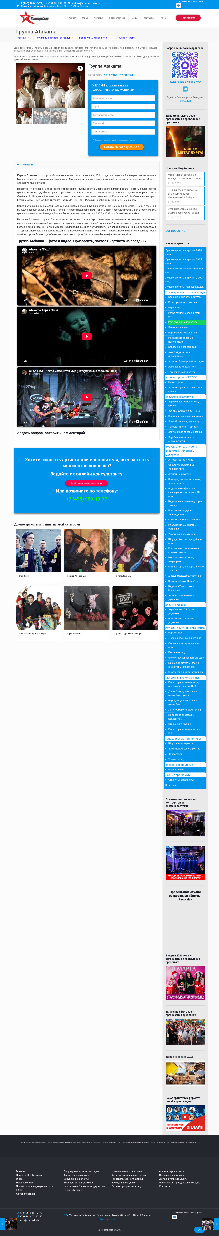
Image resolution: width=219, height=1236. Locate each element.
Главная (21, 38)
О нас (19, 1178)
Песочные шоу (176, 652)
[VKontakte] (178, 5)
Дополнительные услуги (173, 1178)
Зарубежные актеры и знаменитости (181, 439)
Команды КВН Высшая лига (184, 519)
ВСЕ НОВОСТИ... (176, 230)
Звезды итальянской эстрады (186, 416)
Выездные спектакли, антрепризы (181, 559)
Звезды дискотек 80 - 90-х (184, 410)
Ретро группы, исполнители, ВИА (184, 314)
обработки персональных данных (123, 140)
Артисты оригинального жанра (185, 628)
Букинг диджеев (175, 604)
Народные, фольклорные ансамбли (182, 702)
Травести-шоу (176, 759)
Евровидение (176, 769)
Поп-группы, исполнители (183, 302)
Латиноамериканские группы (185, 709)
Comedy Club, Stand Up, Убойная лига (181, 466)
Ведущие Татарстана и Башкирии (181, 588)
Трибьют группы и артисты (183, 426)
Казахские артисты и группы (184, 296)
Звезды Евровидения (179, 765)
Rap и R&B (174, 307)
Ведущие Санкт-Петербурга (184, 581)
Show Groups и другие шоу (183, 421)
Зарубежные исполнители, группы (183, 403)
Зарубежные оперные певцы (185, 431)
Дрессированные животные (184, 637)
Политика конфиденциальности (34, 1186)
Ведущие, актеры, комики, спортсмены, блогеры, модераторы (182, 451)
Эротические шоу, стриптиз (184, 748)
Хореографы (175, 753)
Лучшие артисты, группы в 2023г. (184, 286)
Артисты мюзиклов (179, 473)
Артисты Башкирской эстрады (186, 361)
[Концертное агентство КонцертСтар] (34, 18)
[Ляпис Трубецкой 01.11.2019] (8, 1224)
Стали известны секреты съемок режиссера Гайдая (183, 210)
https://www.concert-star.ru (57, 1142)
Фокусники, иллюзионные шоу (186, 657)
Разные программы (177, 775)
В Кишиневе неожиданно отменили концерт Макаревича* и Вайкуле (182, 193)
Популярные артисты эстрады (52, 38)
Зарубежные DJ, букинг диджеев (182, 611)
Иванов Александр (76, 576)
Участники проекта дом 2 (183, 534)
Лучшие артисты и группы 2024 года (183, 252)
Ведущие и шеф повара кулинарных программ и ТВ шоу (184, 492)
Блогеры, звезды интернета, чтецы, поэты (184, 481)
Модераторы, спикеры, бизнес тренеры (186, 568)
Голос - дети (175, 382)
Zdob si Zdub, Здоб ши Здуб (32, 633)
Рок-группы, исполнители (93, 38)
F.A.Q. (19, 1190)
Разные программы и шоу (126, 1186)
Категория (171, 785)
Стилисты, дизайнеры (181, 779)
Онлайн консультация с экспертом (86, 483)
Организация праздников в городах (180, 1182)
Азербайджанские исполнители (179, 354)
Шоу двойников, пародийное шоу (185, 541)
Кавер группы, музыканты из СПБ (185, 731)
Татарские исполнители (181, 371)
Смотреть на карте (107, 1219)
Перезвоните (188, 17)
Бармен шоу (175, 632)
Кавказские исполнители (182, 346)
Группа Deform (74, 633)
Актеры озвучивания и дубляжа (181, 597)
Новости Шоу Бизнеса (29, 1175)
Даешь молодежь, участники (185, 575)
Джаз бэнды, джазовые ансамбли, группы (182, 693)
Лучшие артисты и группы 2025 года (183, 261)
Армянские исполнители (182, 366)
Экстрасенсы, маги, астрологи (185, 671)
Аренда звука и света (171, 1171)
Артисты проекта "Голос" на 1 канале (185, 389)
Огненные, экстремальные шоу (183, 645)
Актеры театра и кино (180, 459)
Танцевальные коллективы (183, 738)
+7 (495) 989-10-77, (31, 3)
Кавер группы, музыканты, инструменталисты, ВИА (183, 684)
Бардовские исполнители (183, 332)
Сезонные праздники (171, 1175)
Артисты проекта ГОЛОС (181, 377)
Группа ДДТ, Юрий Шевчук (128, 633)
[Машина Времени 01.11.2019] (210, 1224)
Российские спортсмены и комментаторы (183, 550)
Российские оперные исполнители (180, 339)
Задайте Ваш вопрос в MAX (185, 81)
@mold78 (185, 100)
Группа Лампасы (123, 576)
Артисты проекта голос (77, 1175)
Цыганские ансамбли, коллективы (181, 716)
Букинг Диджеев (73, 1190)
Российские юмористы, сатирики (182, 526)
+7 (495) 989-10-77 (86, 499)
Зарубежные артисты (179, 397)
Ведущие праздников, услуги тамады (185, 503)
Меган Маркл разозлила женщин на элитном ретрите (184, 176)
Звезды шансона (178, 327)
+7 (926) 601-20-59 (59, 3)
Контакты (164, 1186)
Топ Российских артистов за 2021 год (185, 270)
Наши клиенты (24, 1182)
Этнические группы (179, 723)
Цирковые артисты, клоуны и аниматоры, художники (185, 664)
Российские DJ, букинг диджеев (181, 620)
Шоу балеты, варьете (180, 743)
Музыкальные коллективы (182, 677)
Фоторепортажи (25, 1193)
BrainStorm (24, 576)
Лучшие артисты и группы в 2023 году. (184, 279)
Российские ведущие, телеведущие (180, 512)
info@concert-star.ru (87, 3)
